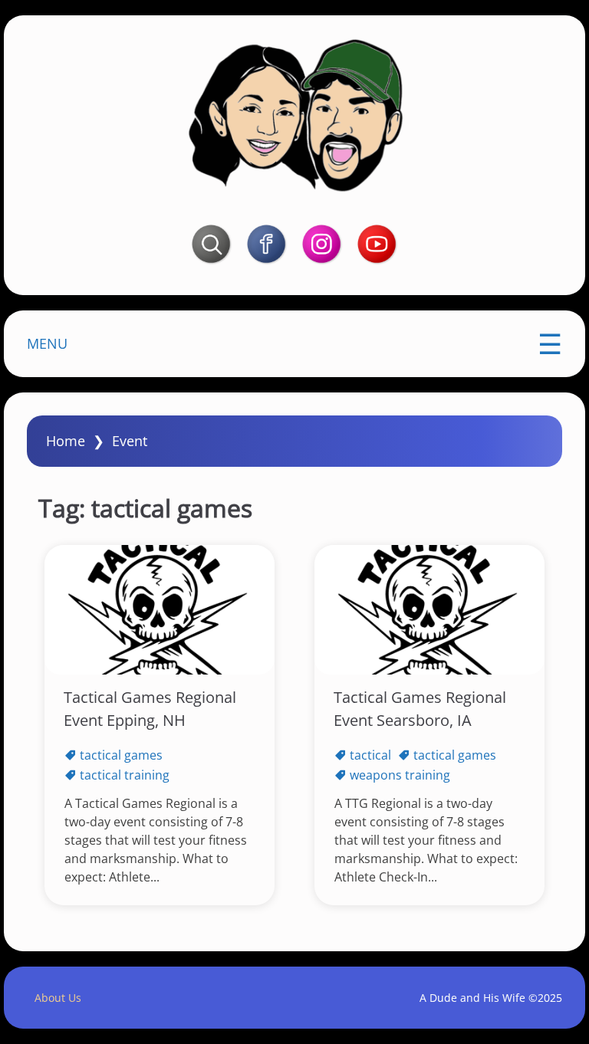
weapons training (400, 775)
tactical (370, 755)
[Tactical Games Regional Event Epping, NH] (159, 610)
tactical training (124, 775)
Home (65, 441)
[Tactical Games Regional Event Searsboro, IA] (429, 610)
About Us (58, 997)
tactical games (121, 755)
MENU (47, 343)
